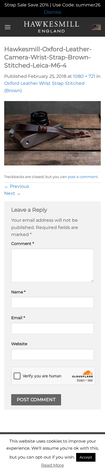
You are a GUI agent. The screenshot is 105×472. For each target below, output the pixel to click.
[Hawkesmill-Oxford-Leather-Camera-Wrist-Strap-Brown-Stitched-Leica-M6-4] (52, 132)
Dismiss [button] (52, 12)
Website (19, 343)
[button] (7, 27)
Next (12, 193)
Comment (22, 243)
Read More (52, 465)
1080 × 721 (84, 76)
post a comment (83, 177)
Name (18, 292)
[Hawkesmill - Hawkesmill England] (51, 27)
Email (18, 317)
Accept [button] (86, 457)
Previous (16, 186)
